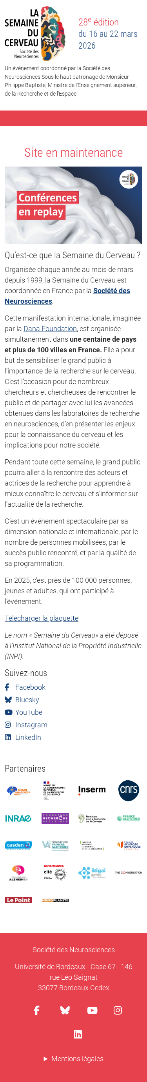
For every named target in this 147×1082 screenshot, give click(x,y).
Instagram (30, 725)
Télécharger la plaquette (41, 618)
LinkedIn (27, 737)
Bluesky (26, 700)
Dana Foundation (50, 328)
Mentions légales (77, 1059)
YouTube (28, 712)
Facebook (29, 687)
